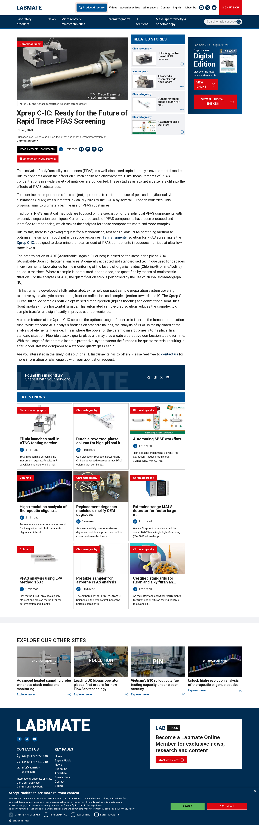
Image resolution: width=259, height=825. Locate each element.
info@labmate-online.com (30, 769)
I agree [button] (187, 806)
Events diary (62, 777)
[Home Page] (29, 8)
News (52, 19)
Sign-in (177, 7)
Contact (165, 7)
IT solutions (142, 21)
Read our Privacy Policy (123, 808)
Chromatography (118, 19)
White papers (150, 7)
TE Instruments (114, 237)
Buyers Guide (63, 760)
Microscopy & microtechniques (73, 21)
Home (58, 756)
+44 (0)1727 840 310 (35, 762)
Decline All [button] (227, 806)
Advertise (61, 773)
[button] (72, 820)
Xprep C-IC (25, 242)
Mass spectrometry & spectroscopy (171, 21)
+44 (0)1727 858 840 (35, 756)
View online (201, 84)
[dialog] (129, 806)
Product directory (93, 7)
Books (59, 786)
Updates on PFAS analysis (39, 159)
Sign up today (168, 759)
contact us (169, 354)
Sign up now (230, 7)
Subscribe (190, 7)
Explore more (26, 694)
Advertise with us (130, 7)
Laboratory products (24, 21)
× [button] (255, 791)
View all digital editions (212, 101)
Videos (113, 7)
